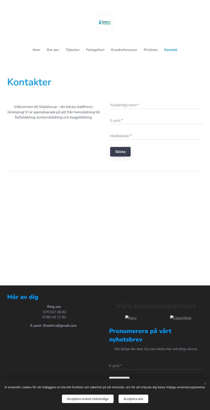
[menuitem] (38, 50)
